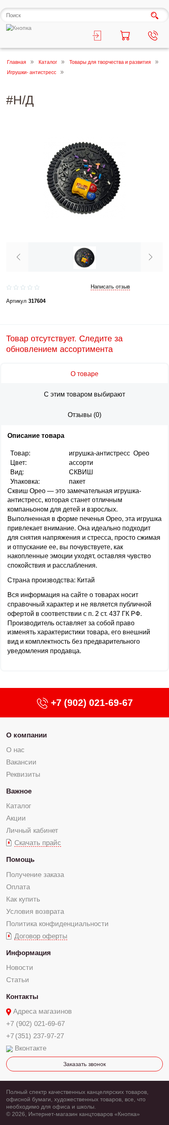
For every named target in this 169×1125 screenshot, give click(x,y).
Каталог (48, 62)
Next (150, 257)
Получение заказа (35, 875)
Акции (16, 818)
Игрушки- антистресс (31, 73)
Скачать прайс (37, 843)
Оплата (18, 887)
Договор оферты (40, 936)
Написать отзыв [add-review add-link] (110, 287)
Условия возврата (35, 911)
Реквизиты (23, 774)
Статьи (17, 980)
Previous (18, 257)
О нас (15, 750)
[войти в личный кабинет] (98, 37)
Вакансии (21, 762)
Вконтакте (30, 1048)
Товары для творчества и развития (110, 62)
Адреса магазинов (42, 1011)
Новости (19, 968)
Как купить (23, 899)
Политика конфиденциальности (57, 924)
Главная (16, 62)
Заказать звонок (84, 1064)
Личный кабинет (32, 830)
